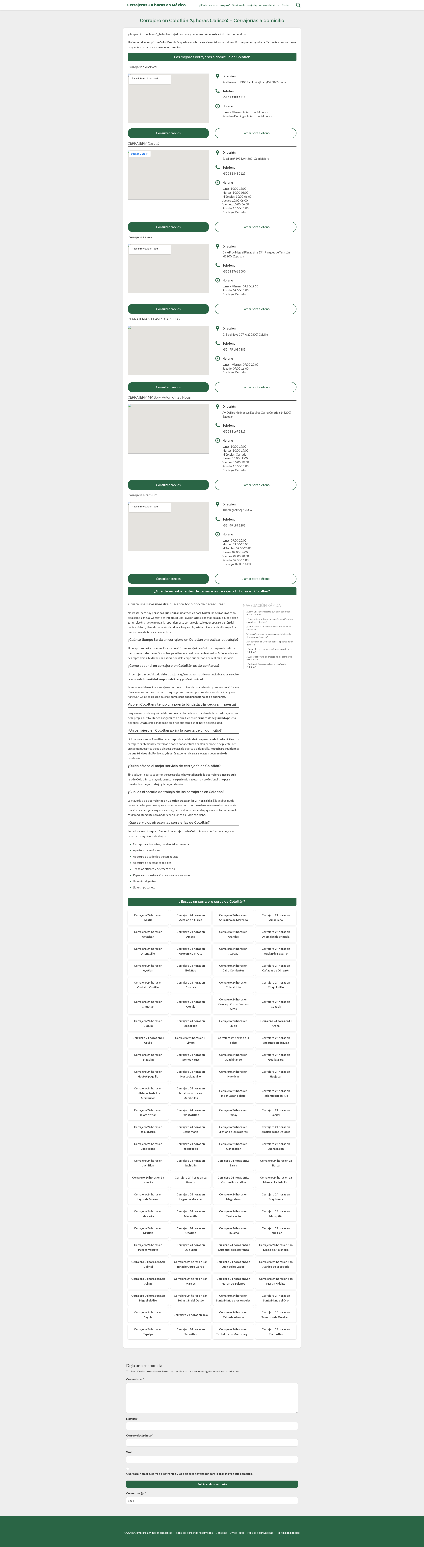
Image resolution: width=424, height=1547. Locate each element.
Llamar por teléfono (255, 133)
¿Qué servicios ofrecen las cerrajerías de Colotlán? (266, 665)
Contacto (287, 5)
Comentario (135, 1379)
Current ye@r (136, 1493)
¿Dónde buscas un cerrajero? (214, 5)
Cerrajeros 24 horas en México (156, 5)
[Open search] (298, 5)
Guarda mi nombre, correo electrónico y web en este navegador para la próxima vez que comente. (189, 1473)
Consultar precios (168, 133)
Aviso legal (237, 1532)
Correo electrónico (139, 1435)
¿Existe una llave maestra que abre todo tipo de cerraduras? (268, 613)
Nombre (132, 1418)
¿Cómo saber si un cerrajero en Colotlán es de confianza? (268, 628)
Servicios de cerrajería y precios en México (254, 5)
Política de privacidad (260, 1532)
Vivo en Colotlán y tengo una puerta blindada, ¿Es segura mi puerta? (269, 635)
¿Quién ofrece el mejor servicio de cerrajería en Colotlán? (269, 650)
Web (129, 1452)
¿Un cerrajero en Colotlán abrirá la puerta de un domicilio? (269, 643)
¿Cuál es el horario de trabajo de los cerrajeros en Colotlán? (269, 658)
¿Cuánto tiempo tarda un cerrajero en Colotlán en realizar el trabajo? (269, 620)
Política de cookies (288, 1532)
